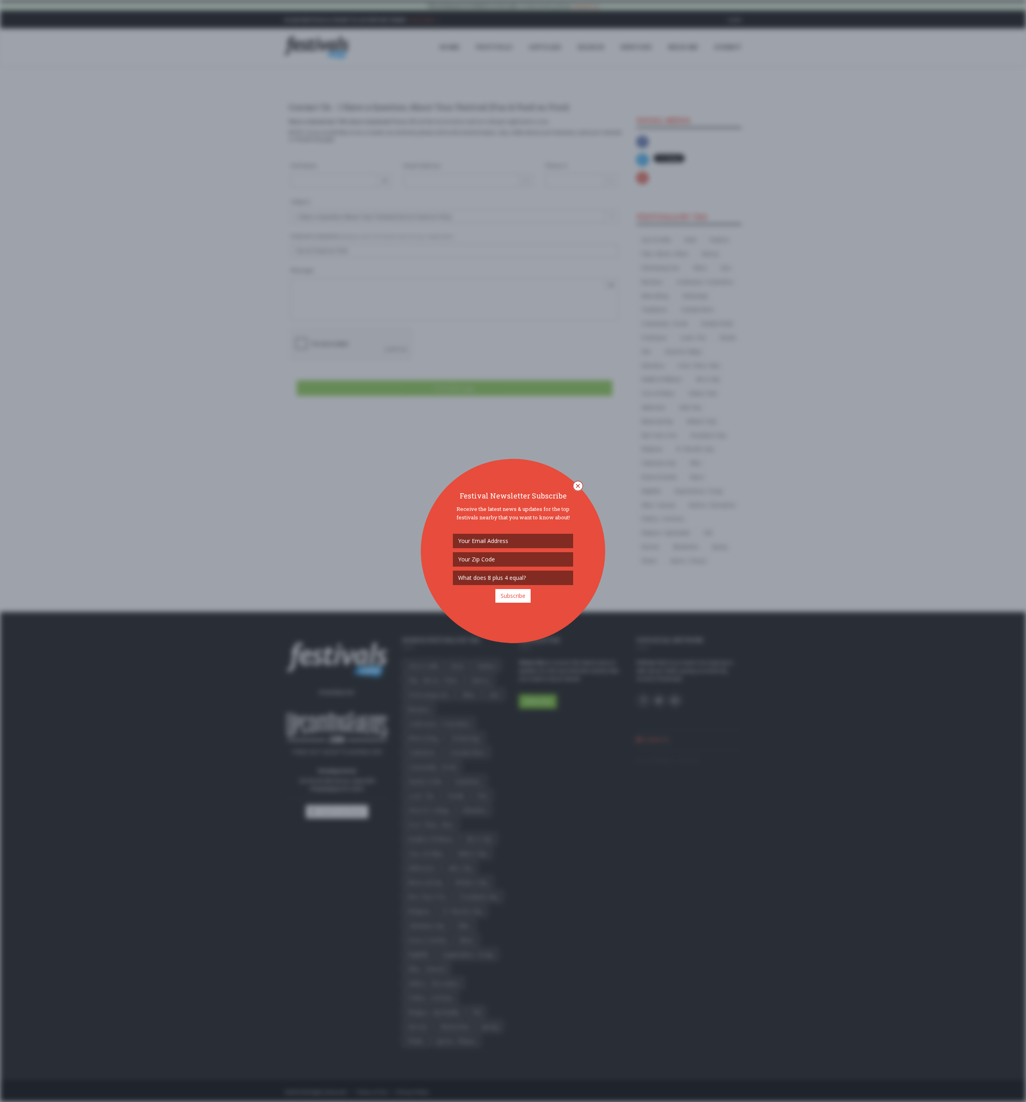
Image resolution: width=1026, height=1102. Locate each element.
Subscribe (513, 595)
